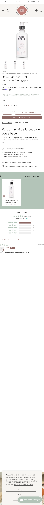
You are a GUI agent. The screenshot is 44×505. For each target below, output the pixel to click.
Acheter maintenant (22, 117)
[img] (4, 245)
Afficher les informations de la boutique (15, 156)
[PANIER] (41, 10)
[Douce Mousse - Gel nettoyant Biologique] (11, 189)
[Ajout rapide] (4, 196)
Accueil (4, 71)
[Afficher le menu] (3, 10)
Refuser (20, 495)
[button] (12, 223)
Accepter (21, 490)
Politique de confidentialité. (23, 484)
